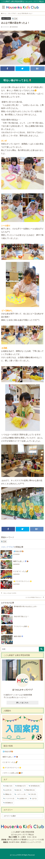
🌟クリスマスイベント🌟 (12, 767)
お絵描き (23, 798)
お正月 (8, 790)
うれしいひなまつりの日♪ (9, 593)
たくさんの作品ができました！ (34, 597)
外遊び (8, 786)
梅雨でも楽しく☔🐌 (10, 757)
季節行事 (30, 790)
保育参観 (9, 802)
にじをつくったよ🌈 (10, 762)
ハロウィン (20, 794)
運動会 (8, 794)
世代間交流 (35, 786)
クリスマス (9, 798)
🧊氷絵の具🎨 (8, 751)
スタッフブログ (6, 18)
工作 (15, 18)
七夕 (34, 798)
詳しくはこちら (22, 702)
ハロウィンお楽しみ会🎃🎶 (13, 773)
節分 (18, 790)
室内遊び (21, 786)
